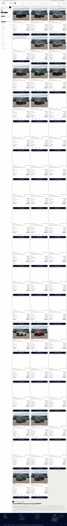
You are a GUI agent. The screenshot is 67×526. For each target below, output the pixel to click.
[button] (15, 3)
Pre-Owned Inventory (22, 517)
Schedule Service (37, 516)
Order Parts (37, 518)
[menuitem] (6, 16)
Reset (2, 9)
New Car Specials (21, 518)
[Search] (10, 7)
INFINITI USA (5, 517)
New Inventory (21, 516)
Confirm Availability (21, 34)
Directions (5, 516)
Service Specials (37, 517)
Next (23, 501)
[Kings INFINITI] (7, 3)
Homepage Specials (22, 519)
